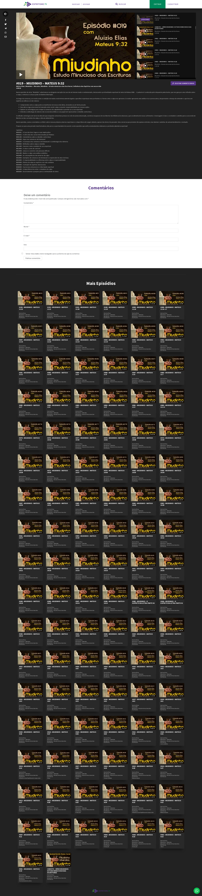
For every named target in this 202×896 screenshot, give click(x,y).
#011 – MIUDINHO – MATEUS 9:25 (86, 801)
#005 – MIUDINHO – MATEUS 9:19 (86, 836)
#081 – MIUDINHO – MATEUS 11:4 (142, 406)
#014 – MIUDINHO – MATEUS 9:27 (170, 767)
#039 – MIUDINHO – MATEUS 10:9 (142, 635)
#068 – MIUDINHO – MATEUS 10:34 (170, 471)
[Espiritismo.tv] (35, 4)
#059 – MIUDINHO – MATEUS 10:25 (86, 537)
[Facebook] (5, 20)
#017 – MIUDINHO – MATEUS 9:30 (86, 767)
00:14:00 (18, 148)
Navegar (76, 4)
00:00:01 (18, 132)
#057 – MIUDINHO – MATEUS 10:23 (142, 537)
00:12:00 (18, 146)
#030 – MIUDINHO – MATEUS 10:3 (57, 700)
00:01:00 (18, 137)
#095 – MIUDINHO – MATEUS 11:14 (86, 341)
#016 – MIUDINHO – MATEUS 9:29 (114, 767)
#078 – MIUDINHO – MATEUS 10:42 (57, 439)
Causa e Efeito (108, 778)
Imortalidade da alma (25, 881)
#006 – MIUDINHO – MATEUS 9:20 (57, 836)
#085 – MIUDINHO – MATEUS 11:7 (29, 406)
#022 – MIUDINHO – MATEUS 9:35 (114, 733)
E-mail (27, 236)
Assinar (86, 4)
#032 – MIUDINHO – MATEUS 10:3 (170, 668)
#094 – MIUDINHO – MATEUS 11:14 (114, 341)
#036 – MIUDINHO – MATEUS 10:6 (57, 668)
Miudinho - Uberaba (33, 86)
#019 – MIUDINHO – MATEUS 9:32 (29, 767)
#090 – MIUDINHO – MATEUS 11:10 (57, 374)
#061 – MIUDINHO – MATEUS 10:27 (29, 537)
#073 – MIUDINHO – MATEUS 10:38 (29, 471)
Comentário (29, 203)
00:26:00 (18, 155)
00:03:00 (18, 139)
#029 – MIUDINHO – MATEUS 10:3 (86, 700)
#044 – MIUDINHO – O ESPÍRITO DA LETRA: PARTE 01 (171, 602)
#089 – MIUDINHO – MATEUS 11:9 (86, 374)
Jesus (77, 778)
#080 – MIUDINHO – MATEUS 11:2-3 (170, 406)
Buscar (122, 4)
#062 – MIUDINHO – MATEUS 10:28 (170, 504)
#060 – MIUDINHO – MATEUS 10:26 (57, 537)
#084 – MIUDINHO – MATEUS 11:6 (57, 406)
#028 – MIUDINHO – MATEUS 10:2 (114, 700)
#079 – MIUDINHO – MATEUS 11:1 (29, 439)
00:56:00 (18, 171)
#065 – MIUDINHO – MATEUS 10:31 (86, 504)
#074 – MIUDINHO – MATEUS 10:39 (170, 439)
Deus (48, 778)
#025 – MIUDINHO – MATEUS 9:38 (29, 733)
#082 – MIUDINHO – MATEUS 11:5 (114, 406)
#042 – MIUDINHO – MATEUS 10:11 (57, 635)
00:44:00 (18, 165)
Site (25, 245)
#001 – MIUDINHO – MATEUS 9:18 (29, 870)
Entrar (157, 4)
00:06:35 (18, 142)
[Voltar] (5, 14)
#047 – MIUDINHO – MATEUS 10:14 (86, 602)
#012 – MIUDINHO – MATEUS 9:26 (57, 801)
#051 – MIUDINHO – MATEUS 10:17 (142, 569)
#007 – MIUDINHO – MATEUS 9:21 (29, 836)
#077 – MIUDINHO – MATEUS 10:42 (86, 439)
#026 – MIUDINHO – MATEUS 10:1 (170, 700)
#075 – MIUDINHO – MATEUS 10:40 (142, 439)
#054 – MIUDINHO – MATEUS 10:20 (57, 569)
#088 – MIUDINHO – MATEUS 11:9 (114, 374)
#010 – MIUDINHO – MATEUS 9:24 (114, 801)
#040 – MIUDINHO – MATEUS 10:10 (114, 635)
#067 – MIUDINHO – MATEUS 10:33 (29, 504)
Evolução (78, 812)
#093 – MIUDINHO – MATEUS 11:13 (142, 341)
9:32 (133, 92)
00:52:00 (18, 169)
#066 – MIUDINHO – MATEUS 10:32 (57, 504)
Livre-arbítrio (164, 744)
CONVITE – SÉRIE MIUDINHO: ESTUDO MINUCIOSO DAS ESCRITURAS (58, 871)
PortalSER (135, 707)
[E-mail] (5, 37)
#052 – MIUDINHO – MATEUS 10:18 (114, 569)
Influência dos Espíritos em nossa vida (87, 86)
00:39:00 (18, 162)
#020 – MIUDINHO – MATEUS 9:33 (170, 733)
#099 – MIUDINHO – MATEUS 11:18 (142, 308)
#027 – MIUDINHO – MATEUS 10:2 (142, 700)
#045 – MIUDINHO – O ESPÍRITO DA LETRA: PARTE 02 (143, 602)
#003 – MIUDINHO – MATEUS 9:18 (142, 836)
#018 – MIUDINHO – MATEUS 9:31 (57, 767)
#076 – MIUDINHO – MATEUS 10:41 (114, 439)
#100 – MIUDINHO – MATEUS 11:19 (114, 308)
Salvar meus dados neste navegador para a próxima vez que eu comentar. (53, 254)
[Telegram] (5, 28)
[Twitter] (5, 24)
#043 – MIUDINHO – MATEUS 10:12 (29, 635)
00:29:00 (18, 158)
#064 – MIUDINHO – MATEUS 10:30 (114, 504)
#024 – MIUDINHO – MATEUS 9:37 (57, 733)
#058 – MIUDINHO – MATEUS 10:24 (114, 537)
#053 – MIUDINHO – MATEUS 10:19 (86, 569)
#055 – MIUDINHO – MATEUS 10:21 (29, 569)
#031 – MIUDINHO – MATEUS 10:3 (29, 700)
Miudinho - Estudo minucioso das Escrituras (56, 86)
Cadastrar (173, 4)
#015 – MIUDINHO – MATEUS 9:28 (142, 767)
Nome (26, 227)
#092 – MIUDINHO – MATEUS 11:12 (170, 341)
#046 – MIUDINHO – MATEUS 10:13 (114, 602)
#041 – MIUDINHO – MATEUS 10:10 (86, 635)
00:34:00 (18, 160)
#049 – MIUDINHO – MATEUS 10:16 (29, 602)
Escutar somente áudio (184, 83)
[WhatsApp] (5, 32)
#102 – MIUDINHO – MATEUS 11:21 (57, 308)
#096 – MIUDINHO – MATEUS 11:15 (57, 341)
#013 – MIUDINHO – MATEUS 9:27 (29, 801)
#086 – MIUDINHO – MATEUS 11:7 (170, 374)
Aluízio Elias (20, 86)
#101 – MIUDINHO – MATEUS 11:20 (86, 308)
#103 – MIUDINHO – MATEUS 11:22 (29, 308)
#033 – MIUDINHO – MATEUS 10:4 (142, 668)
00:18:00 (18, 151)
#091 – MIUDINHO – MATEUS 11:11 (29, 374)
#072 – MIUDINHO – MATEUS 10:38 (57, 471)
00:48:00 (18, 167)
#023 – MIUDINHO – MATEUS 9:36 (86, 733)
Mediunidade (136, 778)
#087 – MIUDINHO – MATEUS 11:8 (142, 374)
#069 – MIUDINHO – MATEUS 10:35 (142, 471)
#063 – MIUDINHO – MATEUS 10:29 (142, 504)
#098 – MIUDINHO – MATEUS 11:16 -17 (170, 308)
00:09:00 (18, 144)
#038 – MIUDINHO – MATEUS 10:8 (170, 635)
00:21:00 (18, 153)
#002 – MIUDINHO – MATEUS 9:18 (170, 836)
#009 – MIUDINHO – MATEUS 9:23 (142, 801)
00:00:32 (18, 135)
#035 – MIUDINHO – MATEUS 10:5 (86, 668)
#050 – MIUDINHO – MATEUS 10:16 (170, 569)
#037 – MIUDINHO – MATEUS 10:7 (29, 668)
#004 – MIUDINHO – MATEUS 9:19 (114, 836)
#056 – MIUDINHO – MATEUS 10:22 (170, 537)
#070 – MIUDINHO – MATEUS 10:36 (114, 471)
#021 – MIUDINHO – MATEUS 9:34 (142, 733)
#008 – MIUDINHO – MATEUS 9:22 (170, 801)
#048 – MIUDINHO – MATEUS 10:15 (57, 602)
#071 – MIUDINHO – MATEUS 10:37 (86, 471)
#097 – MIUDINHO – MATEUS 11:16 (29, 341)
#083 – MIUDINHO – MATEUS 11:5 (86, 406)
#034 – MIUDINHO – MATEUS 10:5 (114, 668)
